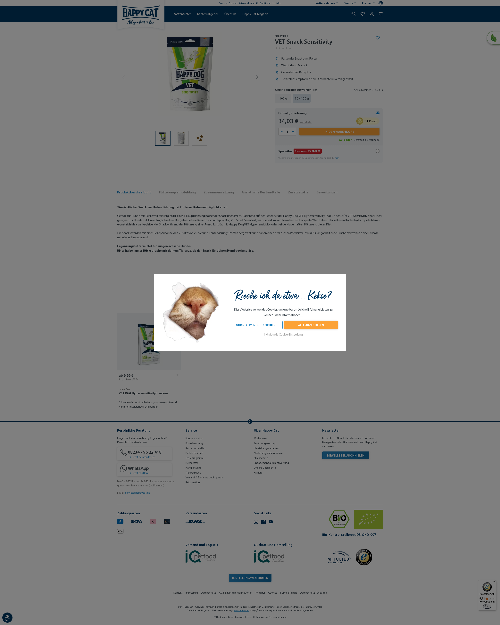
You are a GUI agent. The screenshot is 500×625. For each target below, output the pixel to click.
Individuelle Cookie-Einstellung (283, 334)
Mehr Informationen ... (288, 315)
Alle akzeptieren (311, 325)
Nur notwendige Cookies (255, 325)
